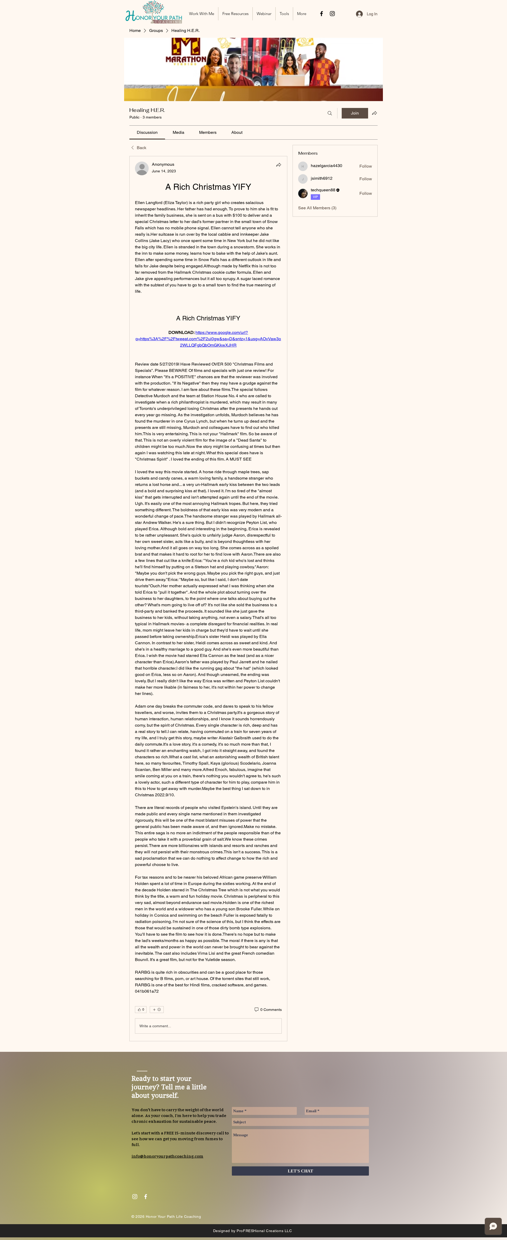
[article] (208, 598)
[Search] (330, 113)
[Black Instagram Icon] (332, 13)
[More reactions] (157, 1009)
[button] (235, 13)
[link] (147, 132)
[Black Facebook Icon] (321, 13)
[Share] (278, 165)
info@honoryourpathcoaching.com (167, 1156)
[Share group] (374, 113)
